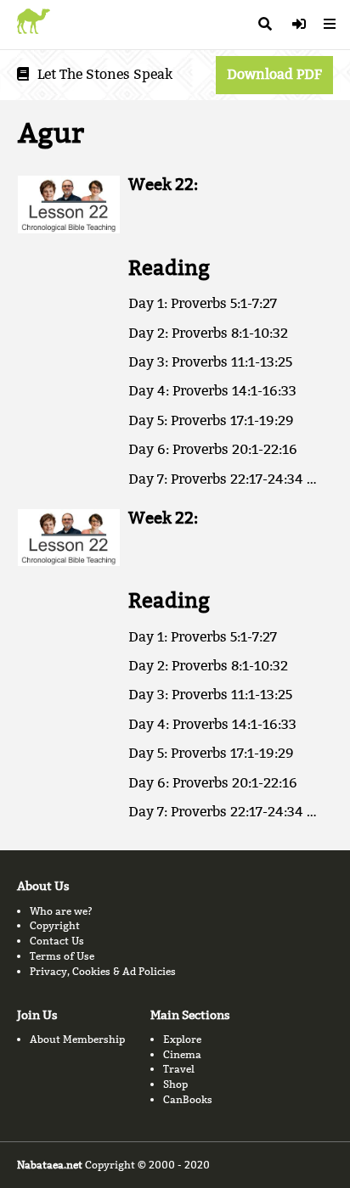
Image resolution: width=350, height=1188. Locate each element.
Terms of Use (62, 956)
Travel (179, 1068)
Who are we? (61, 911)
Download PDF (274, 74)
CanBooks (187, 1099)
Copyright (55, 925)
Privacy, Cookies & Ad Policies (103, 971)
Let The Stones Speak (104, 74)
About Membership (77, 1039)
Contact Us (57, 940)
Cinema (182, 1054)
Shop (175, 1084)
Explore (182, 1039)
